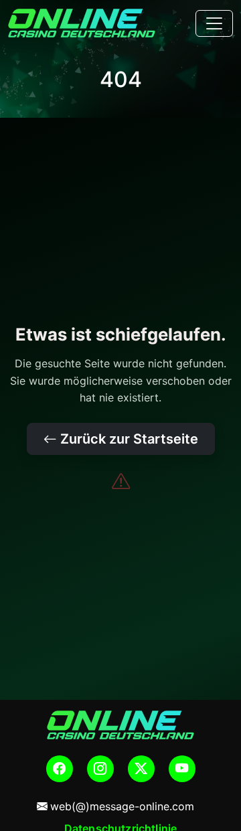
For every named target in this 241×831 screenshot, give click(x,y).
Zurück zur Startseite (127, 439)
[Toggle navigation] (214, 23)
